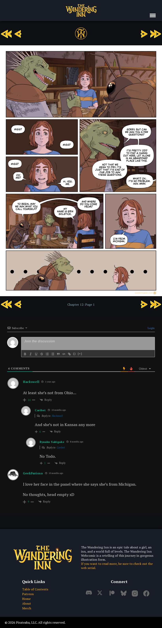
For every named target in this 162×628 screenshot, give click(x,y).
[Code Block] (64, 354)
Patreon (28, 594)
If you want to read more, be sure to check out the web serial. (117, 566)
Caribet (61, 447)
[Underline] (36, 354)
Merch (26, 608)
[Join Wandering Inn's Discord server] (90, 595)
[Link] (69, 354)
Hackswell (57, 416)
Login (150, 328)
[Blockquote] (58, 354)
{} (74, 353)
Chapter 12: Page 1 (81, 304)
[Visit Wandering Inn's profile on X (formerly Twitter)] (101, 595)
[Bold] (25, 354)
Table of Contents (35, 589)
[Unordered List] (53, 354)
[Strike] (41, 354)
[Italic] (30, 354)
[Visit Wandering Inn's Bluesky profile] (124, 595)
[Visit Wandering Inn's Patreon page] (113, 595)
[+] (80, 353)
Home (26, 599)
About (26, 603)
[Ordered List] (47, 354)
